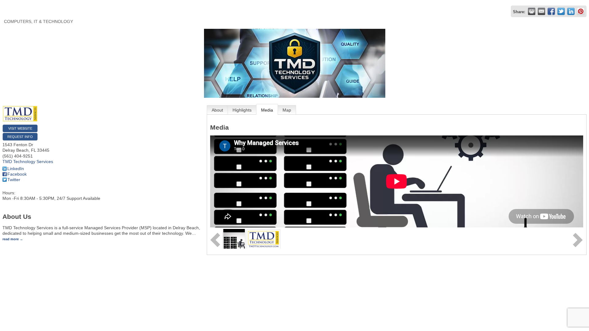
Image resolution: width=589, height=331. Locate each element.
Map (287, 110)
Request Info (20, 137)
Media (267, 110)
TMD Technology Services (27, 161)
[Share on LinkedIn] (571, 11)
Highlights (242, 110)
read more (10, 239)
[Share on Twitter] (561, 11)
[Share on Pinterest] (580, 11)
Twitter (13, 179)
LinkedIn (15, 168)
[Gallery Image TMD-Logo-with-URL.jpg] (263, 238)
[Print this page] (531, 11)
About (217, 110)
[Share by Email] (541, 11)
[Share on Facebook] (551, 11)
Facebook (17, 174)
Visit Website (20, 128)
